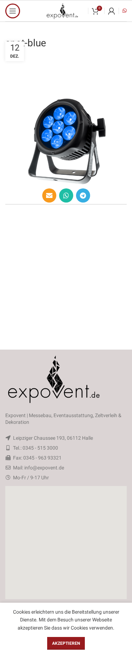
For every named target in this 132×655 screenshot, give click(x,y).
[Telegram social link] (83, 195)
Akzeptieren (66, 643)
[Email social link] (49, 195)
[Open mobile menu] (13, 11)
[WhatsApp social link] (66, 195)
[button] (66, 542)
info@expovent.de (44, 467)
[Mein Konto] (112, 11)
